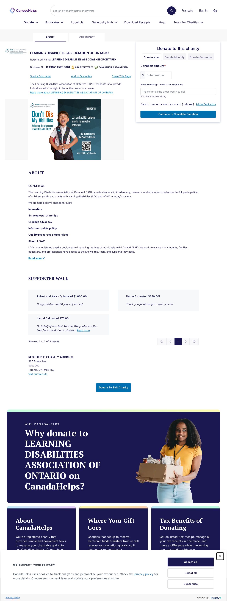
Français (187, 10)
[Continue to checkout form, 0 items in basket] (216, 10)
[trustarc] (215, 597)
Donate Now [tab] (151, 57)
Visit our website (37, 373)
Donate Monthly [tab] (174, 57)
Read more (83, 330)
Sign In (202, 10)
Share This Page (121, 76)
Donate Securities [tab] (201, 57)
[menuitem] (31, 22)
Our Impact (87, 37)
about (50, 37)
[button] (220, 556)
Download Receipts (137, 22)
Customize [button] (191, 583)
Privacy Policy (12, 597)
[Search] (171, 10)
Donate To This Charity (113, 387)
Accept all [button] (190, 561)
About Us (77, 22)
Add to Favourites (81, 76)
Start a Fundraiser (40, 76)
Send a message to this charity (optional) (161, 84)
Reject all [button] (191, 572)
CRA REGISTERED (84, 67)
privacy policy (143, 574)
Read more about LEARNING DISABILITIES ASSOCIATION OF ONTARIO (71, 92)
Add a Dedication (206, 104)
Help (162, 22)
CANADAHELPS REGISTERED (113, 67)
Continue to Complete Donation (178, 114)
